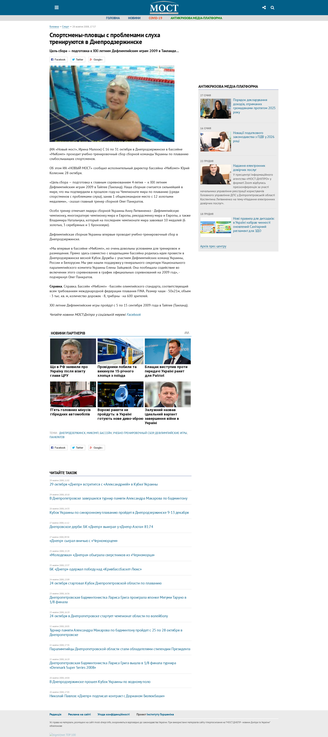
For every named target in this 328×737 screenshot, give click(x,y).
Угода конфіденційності (114, 714)
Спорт (65, 26)
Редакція (55, 714)
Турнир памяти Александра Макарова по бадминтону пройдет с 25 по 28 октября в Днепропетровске (116, 632)
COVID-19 (155, 18)
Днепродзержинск (72, 433)
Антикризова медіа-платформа (196, 18)
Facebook (134, 314)
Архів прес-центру (213, 246)
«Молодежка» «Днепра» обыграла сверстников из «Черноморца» (102, 554)
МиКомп (93, 433)
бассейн (106, 433)
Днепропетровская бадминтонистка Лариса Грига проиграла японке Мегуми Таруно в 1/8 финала (118, 599)
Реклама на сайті (79, 714)
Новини (134, 18)
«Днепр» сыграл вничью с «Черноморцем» (84, 540)
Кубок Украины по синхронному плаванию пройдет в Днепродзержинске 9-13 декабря (119, 512)
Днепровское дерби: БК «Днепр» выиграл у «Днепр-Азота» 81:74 (101, 526)
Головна (113, 18)
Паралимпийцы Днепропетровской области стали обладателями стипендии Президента (120, 648)
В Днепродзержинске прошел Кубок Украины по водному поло (100, 681)
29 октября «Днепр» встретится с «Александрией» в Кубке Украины (104, 484)
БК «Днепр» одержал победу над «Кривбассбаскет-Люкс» (96, 569)
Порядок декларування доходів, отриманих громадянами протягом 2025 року (254, 106)
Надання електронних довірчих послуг (249, 167)
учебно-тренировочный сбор (133, 433)
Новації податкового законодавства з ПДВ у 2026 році (253, 137)
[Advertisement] (230, 51)
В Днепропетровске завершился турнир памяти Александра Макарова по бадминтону (118, 498)
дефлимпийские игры (171, 433)
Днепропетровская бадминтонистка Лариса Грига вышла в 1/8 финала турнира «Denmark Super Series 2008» (113, 665)
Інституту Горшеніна (160, 714)
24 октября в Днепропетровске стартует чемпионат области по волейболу (109, 615)
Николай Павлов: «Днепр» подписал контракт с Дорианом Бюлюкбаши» (107, 695)
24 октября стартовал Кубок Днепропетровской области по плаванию (106, 583)
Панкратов (57, 437)
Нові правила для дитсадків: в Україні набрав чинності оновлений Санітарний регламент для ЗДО (253, 224)
